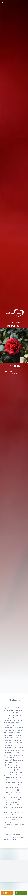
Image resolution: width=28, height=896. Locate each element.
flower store (12, 839)
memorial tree (8, 837)
